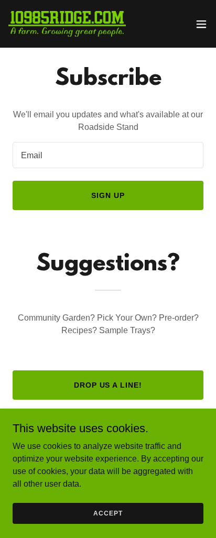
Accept (107, 513)
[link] (67, 23)
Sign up (108, 195)
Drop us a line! (108, 385)
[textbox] (108, 155)
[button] (201, 24)
